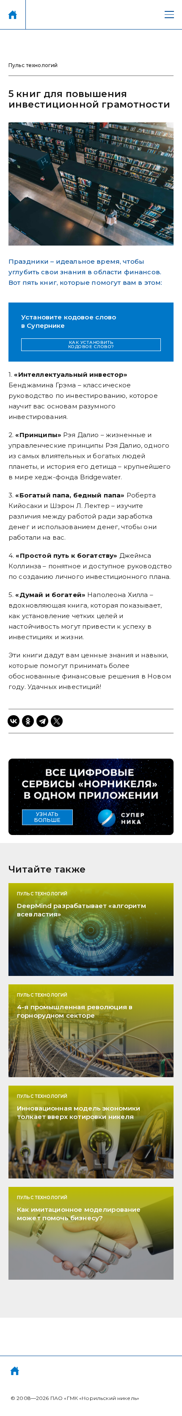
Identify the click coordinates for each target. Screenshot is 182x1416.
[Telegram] (42, 721)
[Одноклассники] (28, 721)
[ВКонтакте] (13, 721)
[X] (57, 721)
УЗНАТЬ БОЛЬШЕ (47, 817)
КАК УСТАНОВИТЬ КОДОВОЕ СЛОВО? (91, 344)
